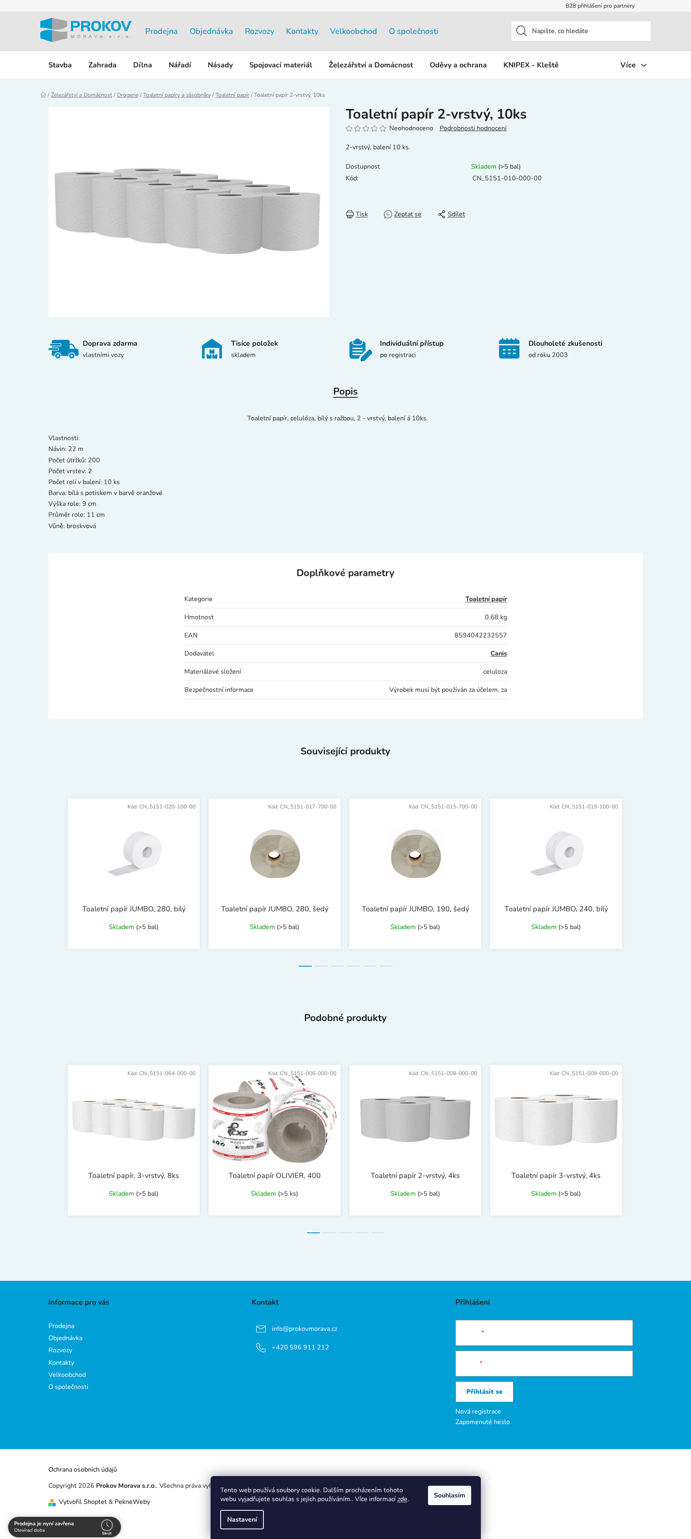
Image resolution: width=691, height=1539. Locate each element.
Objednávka (211, 31)
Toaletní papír (486, 599)
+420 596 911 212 (300, 1347)
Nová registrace (478, 1411)
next (636, 880)
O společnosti (413, 31)
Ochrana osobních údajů (82, 1469)
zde (402, 1499)
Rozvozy (259, 31)
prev (54, 880)
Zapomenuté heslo (482, 1422)
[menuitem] (60, 65)
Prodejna (161, 31)
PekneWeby (132, 1502)
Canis (499, 653)
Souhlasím (449, 1495)
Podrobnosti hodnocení (473, 128)
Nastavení (242, 1519)
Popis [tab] (345, 391)
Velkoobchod (353, 31)
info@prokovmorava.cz (304, 1328)
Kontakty (302, 31)
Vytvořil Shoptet (83, 1502)
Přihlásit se (484, 1391)
